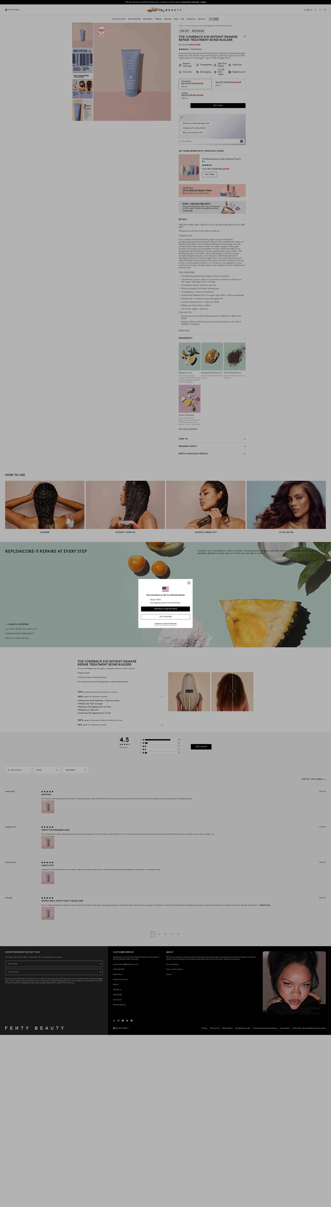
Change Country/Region (165, 624)
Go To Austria (165, 616)
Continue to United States (165, 609)
